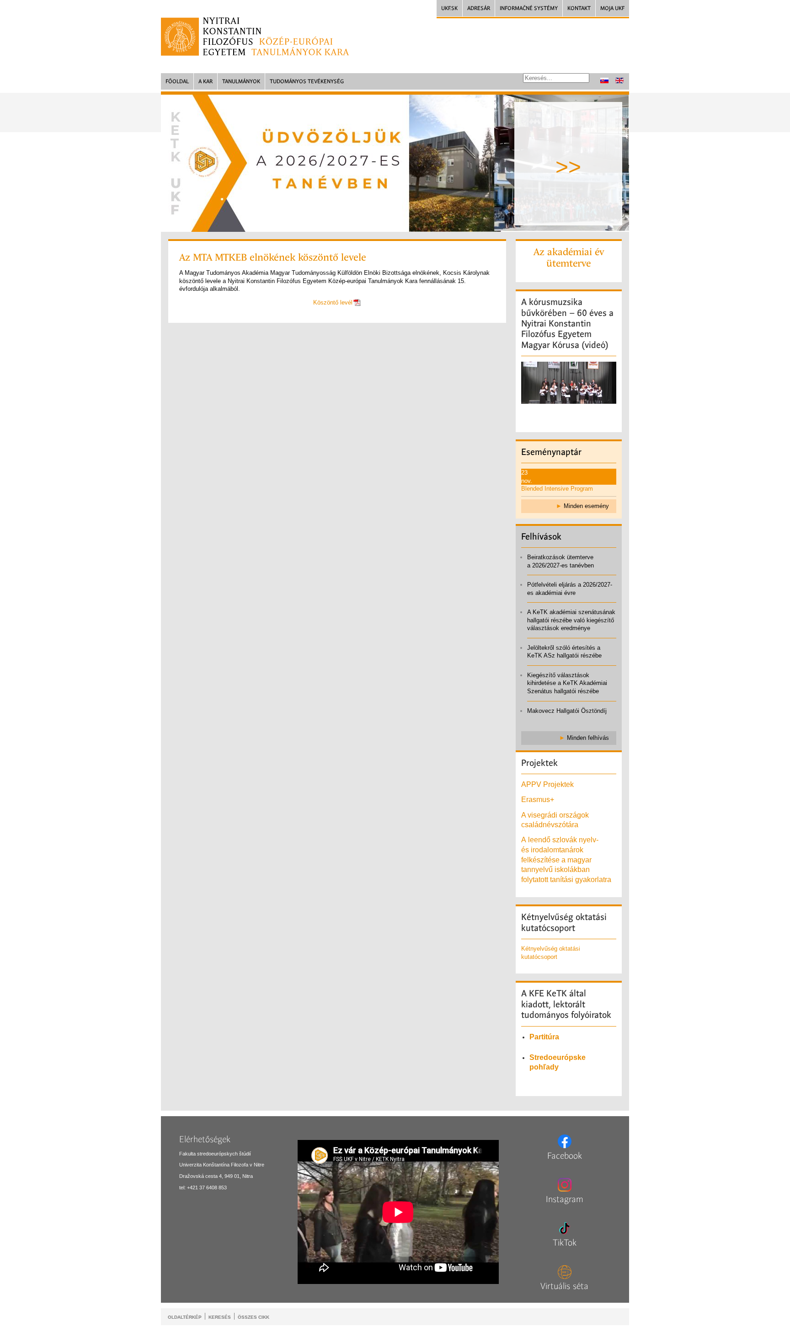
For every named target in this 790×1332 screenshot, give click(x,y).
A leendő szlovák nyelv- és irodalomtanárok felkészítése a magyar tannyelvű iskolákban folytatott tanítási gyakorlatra (567, 859)
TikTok (564, 1243)
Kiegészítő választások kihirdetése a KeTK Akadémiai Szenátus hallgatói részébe (567, 683)
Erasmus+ (537, 799)
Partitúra (544, 1037)
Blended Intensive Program (557, 488)
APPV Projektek (547, 784)
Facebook (564, 1156)
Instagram (564, 1199)
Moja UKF (612, 8)
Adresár (478, 8)
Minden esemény (586, 506)
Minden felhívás (588, 737)
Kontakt (579, 8)
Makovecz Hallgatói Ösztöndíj (567, 710)
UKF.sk (449, 8)
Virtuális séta (564, 1286)
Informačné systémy (529, 8)
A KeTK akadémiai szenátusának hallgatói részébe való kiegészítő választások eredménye (571, 620)
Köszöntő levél (332, 302)
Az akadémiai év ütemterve (569, 257)
